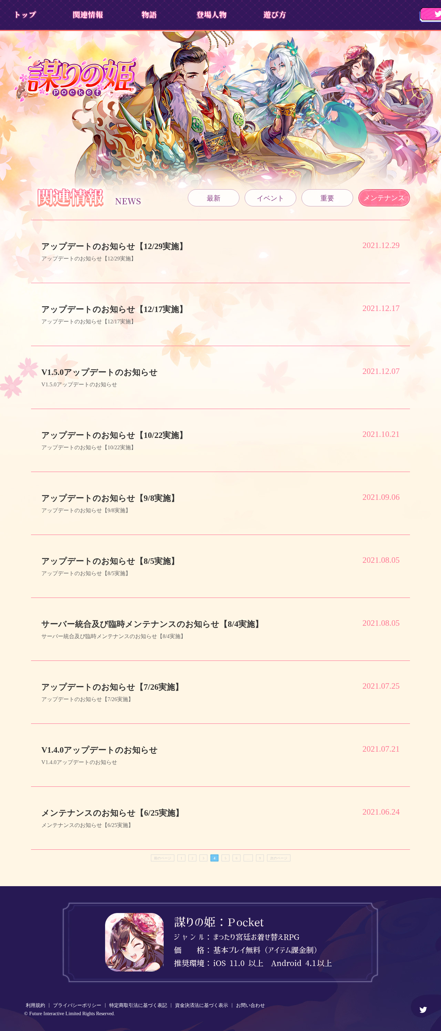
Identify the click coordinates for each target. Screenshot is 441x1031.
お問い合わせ (250, 1005)
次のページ (278, 858)
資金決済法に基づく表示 (201, 1005)
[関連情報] (87, 14)
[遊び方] (273, 14)
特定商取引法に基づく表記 (138, 1005)
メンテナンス (384, 198)
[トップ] (25, 14)
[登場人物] (211, 14)
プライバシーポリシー (77, 1005)
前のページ (162, 858)
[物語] (149, 14)
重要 (327, 198)
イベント (270, 198)
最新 (213, 198)
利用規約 (35, 1005)
